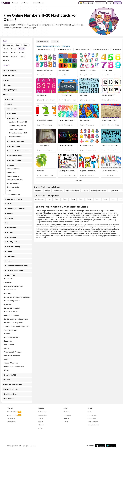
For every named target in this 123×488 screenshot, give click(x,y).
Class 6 (5, 53)
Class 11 (22, 57)
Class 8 (21, 53)
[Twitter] (20, 445)
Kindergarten (8, 45)
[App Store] (100, 445)
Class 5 (21, 49)
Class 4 (13, 49)
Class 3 (5, 49)
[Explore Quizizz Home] (5, 3)
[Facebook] (23, 445)
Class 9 (5, 57)
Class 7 (13, 53)
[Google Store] (111, 445)
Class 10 (14, 57)
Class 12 (6, 60)
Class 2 (25, 45)
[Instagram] (26, 445)
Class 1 (18, 45)
